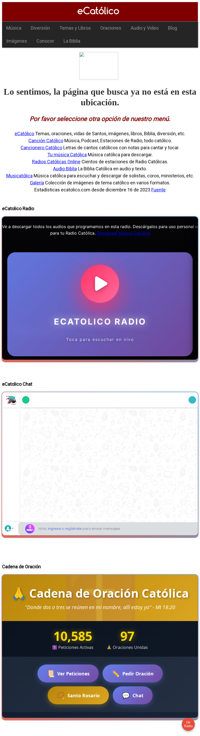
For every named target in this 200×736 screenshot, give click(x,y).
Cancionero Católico (41, 147)
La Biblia (72, 41)
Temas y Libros (75, 28)
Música (13, 28)
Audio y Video (145, 28)
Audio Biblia (65, 168)
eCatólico (24, 133)
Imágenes (16, 41)
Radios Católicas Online (56, 161)
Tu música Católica (67, 154)
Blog (172, 28)
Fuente (158, 189)
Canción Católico (45, 140)
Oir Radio (188, 724)
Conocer (45, 41)
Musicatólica (19, 175)
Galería (37, 182)
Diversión (40, 28)
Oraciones (110, 28)
